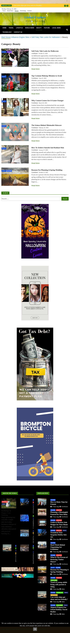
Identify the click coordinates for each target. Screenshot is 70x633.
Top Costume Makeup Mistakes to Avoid (46, 76)
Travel (11, 28)
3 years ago (55, 517)
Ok (35, 629)
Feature (47, 28)
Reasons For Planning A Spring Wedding (46, 170)
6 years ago (55, 589)
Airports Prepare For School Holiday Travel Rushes (58, 609)
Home (4, 10)
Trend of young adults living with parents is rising (58, 584)
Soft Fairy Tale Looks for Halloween (45, 51)
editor (63, 589)
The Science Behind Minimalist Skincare (46, 125)
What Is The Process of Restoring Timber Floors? (59, 559)
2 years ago (55, 506)
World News (10, 10)
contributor (34, 53)
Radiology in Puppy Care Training (6, 513)
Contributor (34, 78)
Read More (35, 69)
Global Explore (35, 17)
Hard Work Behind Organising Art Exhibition (57, 547)
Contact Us (18, 32)
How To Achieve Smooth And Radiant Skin (47, 148)
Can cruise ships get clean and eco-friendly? (27, 5)
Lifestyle (19, 28)
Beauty (17, 10)
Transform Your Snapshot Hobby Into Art (58, 535)
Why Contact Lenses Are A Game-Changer (47, 100)
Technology (23, 10)
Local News (56, 28)
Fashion (29, 10)
